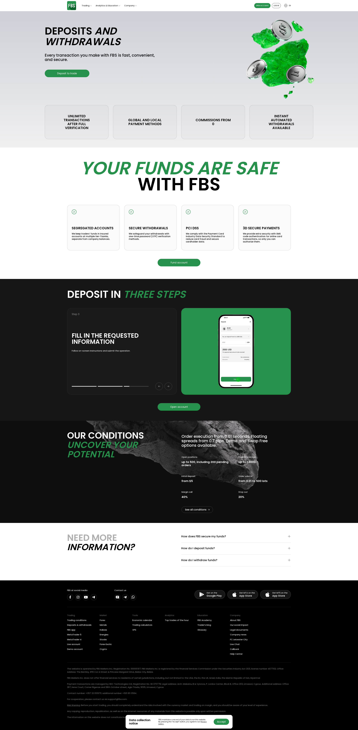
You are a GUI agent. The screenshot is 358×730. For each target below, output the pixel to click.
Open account (262, 5)
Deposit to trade (67, 73)
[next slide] (168, 386)
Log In (276, 5)
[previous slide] (159, 386)
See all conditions (195, 509)
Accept (221, 721)
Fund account (179, 262)
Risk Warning (73, 705)
